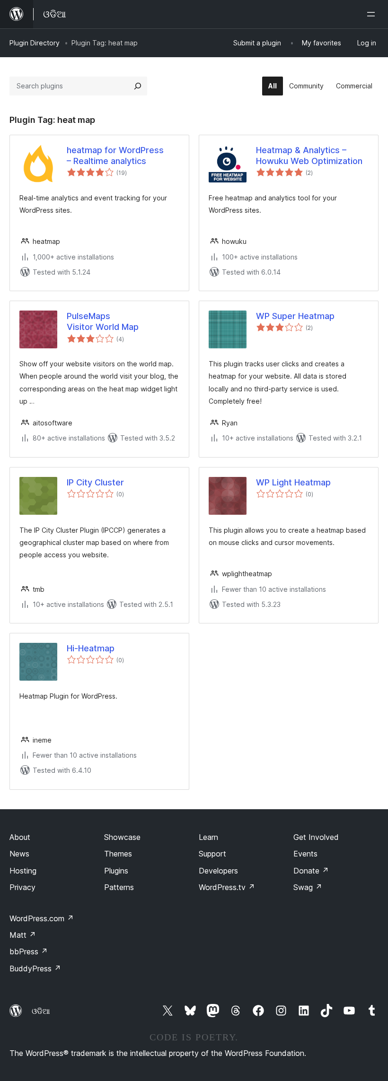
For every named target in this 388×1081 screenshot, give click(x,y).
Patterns (119, 887)
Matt (22, 935)
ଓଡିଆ (41, 1011)
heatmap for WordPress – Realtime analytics (115, 155)
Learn (208, 837)
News (19, 853)
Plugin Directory (34, 43)
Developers (218, 870)
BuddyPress (35, 968)
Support (212, 853)
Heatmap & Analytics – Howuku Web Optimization (309, 155)
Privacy (22, 887)
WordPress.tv (227, 887)
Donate (311, 870)
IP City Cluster (95, 482)
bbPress (28, 951)
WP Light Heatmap (293, 482)
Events (305, 853)
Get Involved (316, 837)
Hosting (22, 870)
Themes (118, 853)
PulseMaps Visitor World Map (103, 321)
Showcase (122, 837)
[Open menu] (373, 14)
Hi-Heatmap (91, 648)
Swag (307, 887)
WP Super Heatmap (295, 316)
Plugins (116, 870)
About (19, 837)
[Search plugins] (137, 86)
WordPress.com (41, 918)
